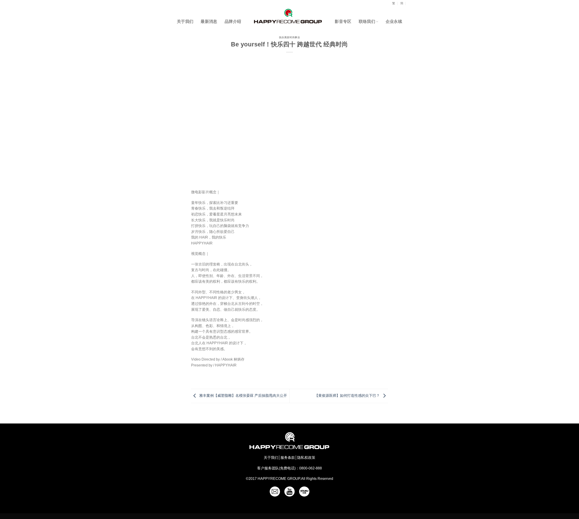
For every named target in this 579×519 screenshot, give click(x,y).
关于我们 (185, 21)
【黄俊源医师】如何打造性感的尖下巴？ (348, 395)
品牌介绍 (233, 21)
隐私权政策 (306, 457)
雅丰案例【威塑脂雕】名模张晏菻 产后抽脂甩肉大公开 (242, 395)
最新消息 (209, 21)
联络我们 (367, 21)
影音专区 (343, 21)
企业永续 (394, 21)
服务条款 (287, 457)
